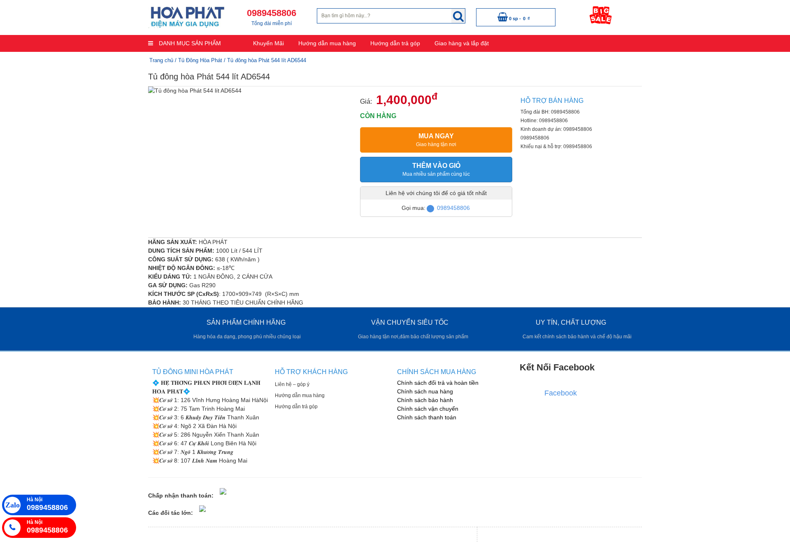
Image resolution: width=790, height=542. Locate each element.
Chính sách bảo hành (425, 400)
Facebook (560, 393)
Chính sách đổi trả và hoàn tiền (438, 382)
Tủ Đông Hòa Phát (200, 60)
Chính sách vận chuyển (427, 408)
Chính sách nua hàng (425, 391)
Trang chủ (161, 60)
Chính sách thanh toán (426, 417)
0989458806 (453, 208)
